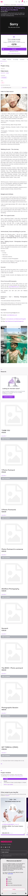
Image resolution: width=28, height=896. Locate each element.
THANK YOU (6, 430)
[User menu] (24, 2)
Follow (14, 49)
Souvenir (5, 628)
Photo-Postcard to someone (12, 549)
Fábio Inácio (5, 11)
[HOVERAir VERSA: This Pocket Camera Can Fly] (13, 810)
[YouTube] (5, 847)
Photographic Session (10, 708)
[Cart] (19, 2)
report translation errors (6, 855)
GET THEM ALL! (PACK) (10, 747)
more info (3, 73)
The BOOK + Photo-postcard (12, 668)
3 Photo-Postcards (9, 510)
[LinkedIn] (9, 847)
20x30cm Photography (10, 589)
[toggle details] (24, 834)
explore (7, 795)
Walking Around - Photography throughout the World (13, 9)
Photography (4, 77)
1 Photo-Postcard (8, 470)
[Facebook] (1, 847)
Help (11, 775)
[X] (3, 847)
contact (7, 73)
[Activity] (22, 1)
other (3, 82)
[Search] (16, 2)
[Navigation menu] (26, 1)
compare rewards (8, 396)
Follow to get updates (8, 784)
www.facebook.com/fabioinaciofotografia (16, 319)
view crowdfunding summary (14, 53)
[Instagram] (7, 847)
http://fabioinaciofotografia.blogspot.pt (14, 321)
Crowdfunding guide (18, 775)
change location (20, 4)
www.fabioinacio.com (14, 286)
